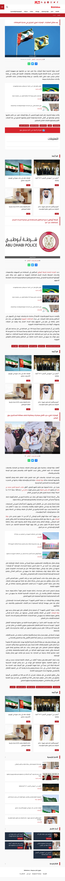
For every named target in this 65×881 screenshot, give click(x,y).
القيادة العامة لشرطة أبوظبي (47, 272)
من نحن (29, 873)
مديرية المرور (41, 346)
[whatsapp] (29, 63)
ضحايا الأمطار (43, 126)
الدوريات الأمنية (33, 346)
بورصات (37, 11)
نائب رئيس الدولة (45, 490)
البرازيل (49, 126)
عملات (31, 11)
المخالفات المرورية (27, 319)
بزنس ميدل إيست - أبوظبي (38, 59)
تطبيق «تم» (14, 346)
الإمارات (54, 15)
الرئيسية (58, 15)
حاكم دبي (24, 490)
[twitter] (32, 63)
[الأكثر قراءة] (5, 863)
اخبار (52, 11)
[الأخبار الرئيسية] (5, 757)
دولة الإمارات (56, 126)
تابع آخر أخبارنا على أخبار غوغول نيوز (31, 130)
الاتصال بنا (22, 873)
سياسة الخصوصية (36, 873)
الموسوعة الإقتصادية (16, 11)
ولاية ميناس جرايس (24, 126)
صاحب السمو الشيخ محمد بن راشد (44, 687)
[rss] (41, 2)
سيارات (26, 11)
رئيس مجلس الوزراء (21, 687)
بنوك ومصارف (45, 11)
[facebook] (36, 63)
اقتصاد (57, 11)
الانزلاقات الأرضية (34, 126)
